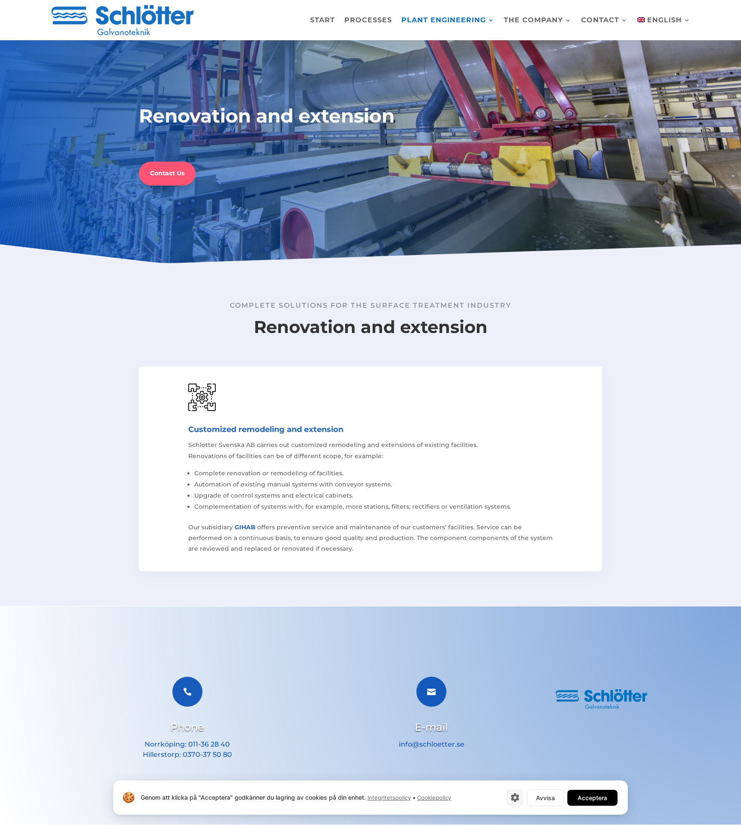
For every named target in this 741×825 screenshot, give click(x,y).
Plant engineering (443, 20)
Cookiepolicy (434, 797)
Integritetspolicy (389, 797)
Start (322, 20)
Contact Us (167, 173)
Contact (600, 20)
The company (533, 20)
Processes (368, 20)
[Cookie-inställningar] (515, 797)
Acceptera (592, 797)
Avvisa (545, 797)
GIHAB (245, 527)
